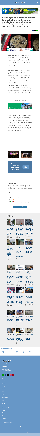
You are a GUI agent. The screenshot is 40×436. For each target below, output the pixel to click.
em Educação (9, 246)
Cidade (3, 382)
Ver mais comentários (20, 206)
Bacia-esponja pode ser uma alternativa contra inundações (28, 320)
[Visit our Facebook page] (5, 375)
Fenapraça (3, 392)
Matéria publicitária (5, 397)
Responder (20, 202)
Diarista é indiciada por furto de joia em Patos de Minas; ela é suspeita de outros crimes (29, 230)
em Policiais (12, 225)
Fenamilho (3, 391)
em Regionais (9, 272)
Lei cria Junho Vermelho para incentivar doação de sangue (28, 338)
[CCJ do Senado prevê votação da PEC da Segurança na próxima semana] (11, 312)
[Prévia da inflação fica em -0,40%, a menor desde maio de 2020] (20, 330)
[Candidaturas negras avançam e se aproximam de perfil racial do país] (20, 312)
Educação (3, 388)
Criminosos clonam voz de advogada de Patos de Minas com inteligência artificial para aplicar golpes (20, 230)
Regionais (3, 403)
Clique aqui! (25, 167)
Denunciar (27, 202)
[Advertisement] (20, 434)
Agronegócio (4, 380)
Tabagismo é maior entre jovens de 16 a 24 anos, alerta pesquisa (10, 338)
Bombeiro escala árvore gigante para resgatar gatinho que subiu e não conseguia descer (10, 230)
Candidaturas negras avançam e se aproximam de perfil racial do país (20, 320)
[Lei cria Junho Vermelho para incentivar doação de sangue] (29, 330)
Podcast (3, 415)
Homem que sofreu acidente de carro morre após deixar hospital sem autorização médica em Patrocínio (10, 278)
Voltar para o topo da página (20, 426)
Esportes (3, 389)
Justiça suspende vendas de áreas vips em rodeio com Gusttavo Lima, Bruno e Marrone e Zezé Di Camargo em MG (20, 278)
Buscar (36, 422)
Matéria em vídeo (4, 395)
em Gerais (12, 316)
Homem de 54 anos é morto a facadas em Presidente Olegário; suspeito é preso (29, 299)
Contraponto (4, 418)
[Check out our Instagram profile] (11, 375)
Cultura (3, 385)
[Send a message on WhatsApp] (3, 375)
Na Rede (3, 414)
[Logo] (20, 2)
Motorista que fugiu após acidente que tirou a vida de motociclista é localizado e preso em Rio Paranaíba (19, 301)
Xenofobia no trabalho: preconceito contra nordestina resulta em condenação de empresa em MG (29, 278)
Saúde (3, 404)
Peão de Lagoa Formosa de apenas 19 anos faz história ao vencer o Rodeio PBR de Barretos (10, 299)
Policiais (3, 400)
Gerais (3, 394)
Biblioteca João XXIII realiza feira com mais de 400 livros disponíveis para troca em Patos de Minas (29, 251)
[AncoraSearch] (37, 2)
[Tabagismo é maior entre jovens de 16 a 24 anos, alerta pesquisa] (11, 330)
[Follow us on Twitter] (8, 375)
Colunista (3, 383)
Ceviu (3, 417)
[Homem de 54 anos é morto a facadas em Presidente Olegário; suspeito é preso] (29, 290)
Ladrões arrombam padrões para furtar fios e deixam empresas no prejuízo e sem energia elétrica (19, 252)
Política (3, 401)
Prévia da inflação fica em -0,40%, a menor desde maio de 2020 (19, 338)
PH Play (3, 398)
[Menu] (2, 2)
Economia (3, 386)
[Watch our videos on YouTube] (13, 375)
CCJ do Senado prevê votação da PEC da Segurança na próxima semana (10, 320)
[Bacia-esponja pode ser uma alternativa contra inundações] (29, 312)
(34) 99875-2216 (8, 370)
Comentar (12, 192)
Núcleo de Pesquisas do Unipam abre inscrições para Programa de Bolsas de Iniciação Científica (10, 253)
